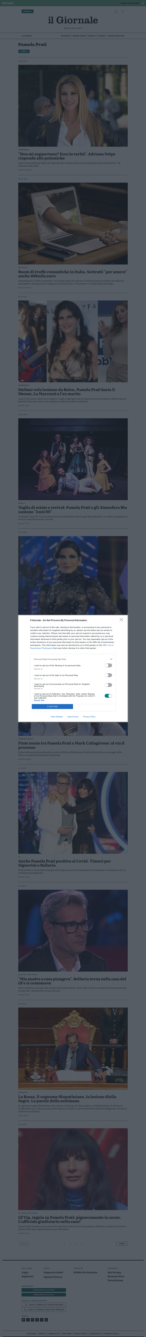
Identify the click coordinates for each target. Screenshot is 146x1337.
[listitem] (73, 659)
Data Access (73, 716)
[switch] (108, 665)
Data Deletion (57, 716)
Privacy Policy (89, 716)
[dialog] (73, 668)
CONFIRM (52, 707)
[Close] (122, 620)
